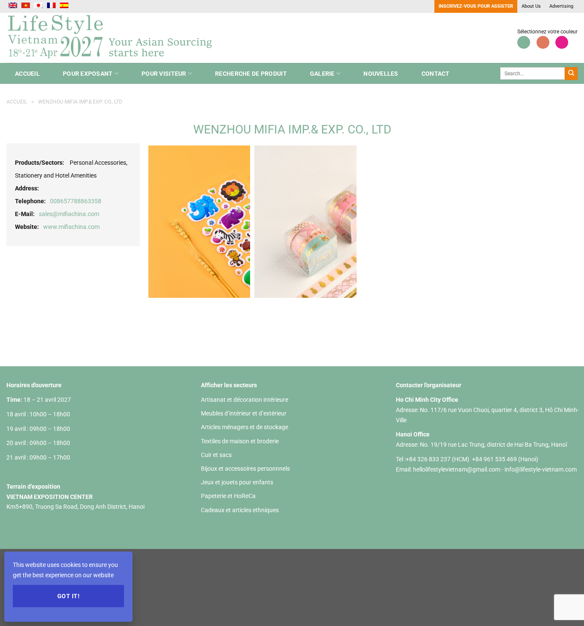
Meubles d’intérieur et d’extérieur (243, 413)
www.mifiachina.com (71, 226)
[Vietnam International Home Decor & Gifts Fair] (113, 38)
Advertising (561, 6)
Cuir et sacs (216, 454)
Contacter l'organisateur (428, 385)
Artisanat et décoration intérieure (244, 399)
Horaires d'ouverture (34, 385)
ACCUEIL (27, 73)
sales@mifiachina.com (69, 214)
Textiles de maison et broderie (240, 441)
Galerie (322, 73)
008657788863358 (75, 201)
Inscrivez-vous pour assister (476, 6)
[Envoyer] (571, 73)
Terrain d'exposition (33, 486)
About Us (531, 6)
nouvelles (380, 73)
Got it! (68, 596)
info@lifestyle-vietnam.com (540, 469)
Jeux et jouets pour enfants (237, 482)
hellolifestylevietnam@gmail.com (457, 469)
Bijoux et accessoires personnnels (245, 468)
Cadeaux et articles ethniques (240, 510)
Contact (436, 73)
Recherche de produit (251, 73)
